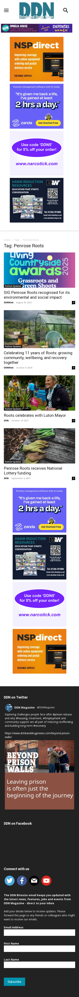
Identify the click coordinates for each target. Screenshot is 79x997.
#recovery (39, 725)
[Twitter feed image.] (39, 775)
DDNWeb (8, 302)
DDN (6, 420)
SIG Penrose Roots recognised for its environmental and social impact (37, 295)
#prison (57, 714)
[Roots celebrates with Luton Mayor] (39, 393)
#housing (21, 718)
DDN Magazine (24, 707)
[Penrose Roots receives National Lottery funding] (39, 446)
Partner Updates (13, 286)
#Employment (51, 718)
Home (7, 240)
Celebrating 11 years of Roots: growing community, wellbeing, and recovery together (38, 358)
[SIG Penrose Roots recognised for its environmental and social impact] (39, 270)
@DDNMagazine (46, 707)
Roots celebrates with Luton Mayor (35, 415)
